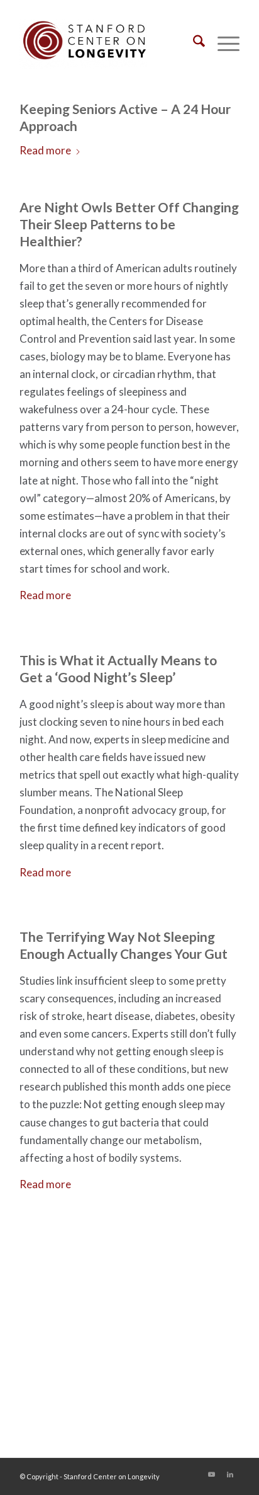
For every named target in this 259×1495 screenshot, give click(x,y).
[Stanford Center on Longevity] (107, 43)
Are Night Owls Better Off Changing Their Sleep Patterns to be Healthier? (129, 224)
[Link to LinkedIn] (230, 1474)
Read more (45, 150)
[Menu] (222, 43)
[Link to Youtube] (211, 1474)
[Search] (192, 43)
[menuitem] (192, 43)
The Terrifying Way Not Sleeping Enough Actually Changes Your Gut (123, 945)
